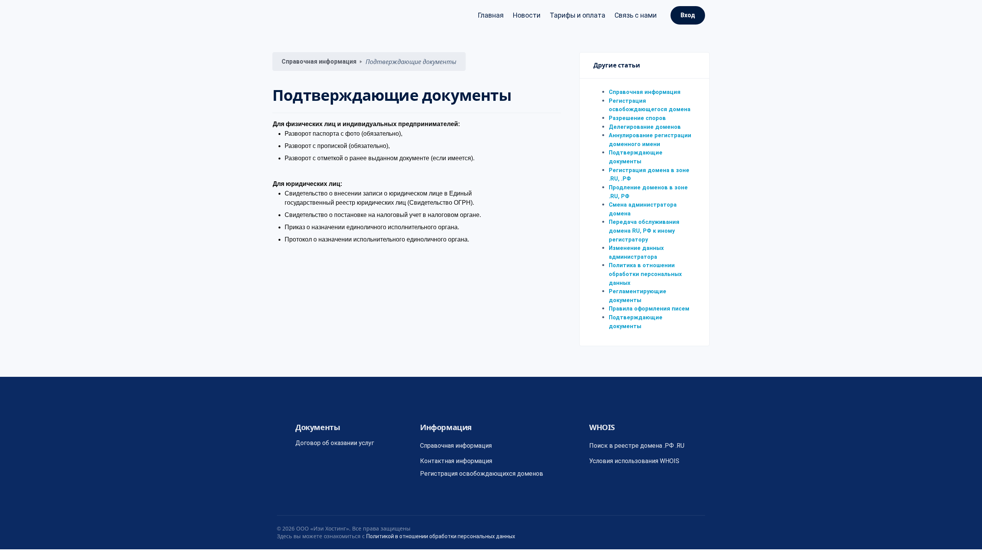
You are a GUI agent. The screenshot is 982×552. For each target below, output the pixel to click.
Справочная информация (319, 61)
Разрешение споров (637, 118)
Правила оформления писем (649, 309)
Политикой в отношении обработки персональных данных (440, 536)
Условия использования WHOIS (634, 461)
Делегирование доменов (645, 127)
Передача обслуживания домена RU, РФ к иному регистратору (644, 231)
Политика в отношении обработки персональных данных (645, 274)
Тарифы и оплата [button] (577, 15)
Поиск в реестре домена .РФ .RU (636, 445)
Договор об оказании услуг (334, 443)
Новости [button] (526, 15)
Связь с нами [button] (636, 15)
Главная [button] (491, 15)
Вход (687, 15)
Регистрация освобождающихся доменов (481, 473)
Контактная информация (456, 461)
